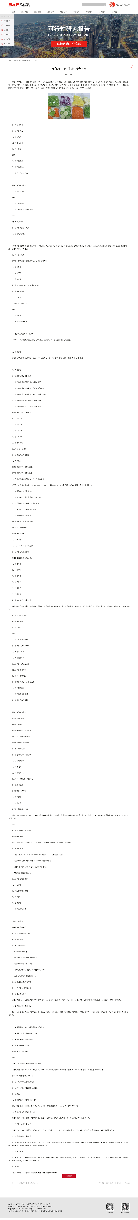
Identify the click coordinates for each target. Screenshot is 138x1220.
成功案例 (102, 12)
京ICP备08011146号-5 (15, 1211)
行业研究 (89, 12)
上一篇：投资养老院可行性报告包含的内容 (23, 1183)
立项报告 (7, 30)
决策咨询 (50, 12)
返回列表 (69, 1176)
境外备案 (7, 35)
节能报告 (7, 25)
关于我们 (24, 12)
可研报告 (7, 21)
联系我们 (115, 12)
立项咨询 (37, 12)
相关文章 (34, 60)
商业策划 (7, 39)
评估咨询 (76, 12)
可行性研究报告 (25, 60)
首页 (13, 12)
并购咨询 (7, 44)
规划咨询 (63, 12)
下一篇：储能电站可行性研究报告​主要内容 (114, 1183)
